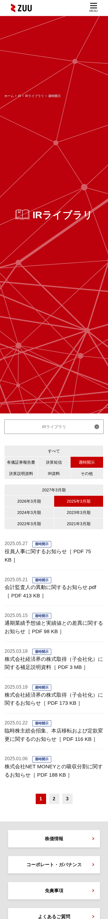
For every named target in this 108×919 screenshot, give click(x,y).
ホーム (9, 96)
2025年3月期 (78, 501)
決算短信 (54, 462)
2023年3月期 (78, 512)
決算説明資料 (21, 473)
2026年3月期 (29, 501)
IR (19, 96)
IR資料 (54, 473)
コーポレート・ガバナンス (54, 864)
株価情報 (54, 838)
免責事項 (54, 890)
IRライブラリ (34, 96)
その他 (87, 473)
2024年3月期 (29, 512)
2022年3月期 (29, 523)
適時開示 (87, 462)
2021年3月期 (78, 523)
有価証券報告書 (21, 462)
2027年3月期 (54, 490)
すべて (54, 451)
